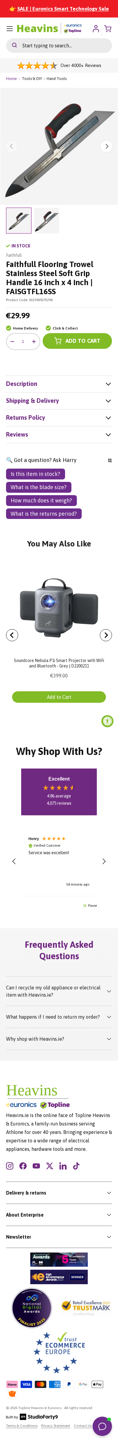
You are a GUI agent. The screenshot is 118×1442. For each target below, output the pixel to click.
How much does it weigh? (41, 500)
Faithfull (14, 255)
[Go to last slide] (12, 635)
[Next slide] (106, 635)
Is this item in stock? (35, 474)
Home (11, 78)
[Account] (96, 28)
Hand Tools (57, 78)
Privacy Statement (55, 1426)
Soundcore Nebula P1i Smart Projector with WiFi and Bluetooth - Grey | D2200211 (59, 663)
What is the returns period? (44, 514)
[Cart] (108, 28)
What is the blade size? (39, 487)
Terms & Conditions (22, 1426)
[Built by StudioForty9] (32, 1419)
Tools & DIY (32, 78)
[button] (14, 861)
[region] (59, 861)
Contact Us (83, 1426)
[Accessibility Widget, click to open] (107, 721)
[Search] (11, 45)
